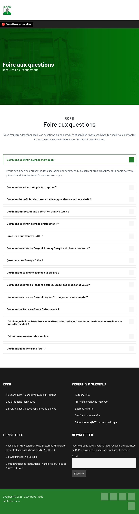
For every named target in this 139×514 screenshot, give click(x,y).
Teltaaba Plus (82, 394)
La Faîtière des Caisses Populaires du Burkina (31, 408)
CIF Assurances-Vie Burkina (21, 456)
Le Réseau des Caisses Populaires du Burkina (31, 394)
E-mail (75, 456)
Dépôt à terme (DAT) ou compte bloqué (96, 422)
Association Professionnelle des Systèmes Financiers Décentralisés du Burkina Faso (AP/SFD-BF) (36, 447)
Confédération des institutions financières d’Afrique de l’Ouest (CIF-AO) (36, 466)
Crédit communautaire (87, 415)
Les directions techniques (20, 401)
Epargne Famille (84, 408)
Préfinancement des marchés (91, 401)
